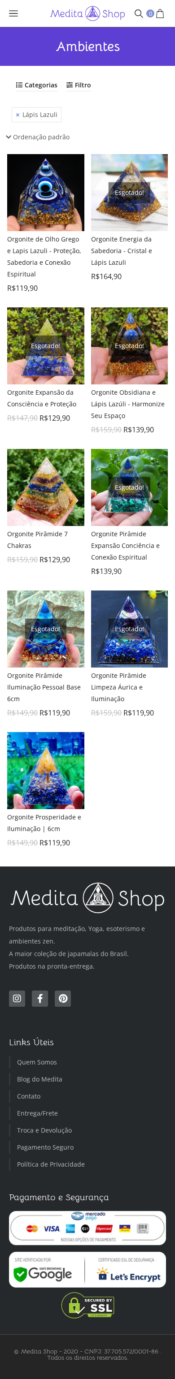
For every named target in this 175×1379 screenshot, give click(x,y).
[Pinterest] (63, 999)
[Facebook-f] (40, 999)
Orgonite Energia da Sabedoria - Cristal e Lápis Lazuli (121, 251)
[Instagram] (17, 999)
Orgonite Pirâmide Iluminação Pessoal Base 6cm (44, 687)
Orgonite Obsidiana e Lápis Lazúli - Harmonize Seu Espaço (128, 404)
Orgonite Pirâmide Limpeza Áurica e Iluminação (118, 687)
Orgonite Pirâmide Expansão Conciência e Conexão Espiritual (125, 545)
